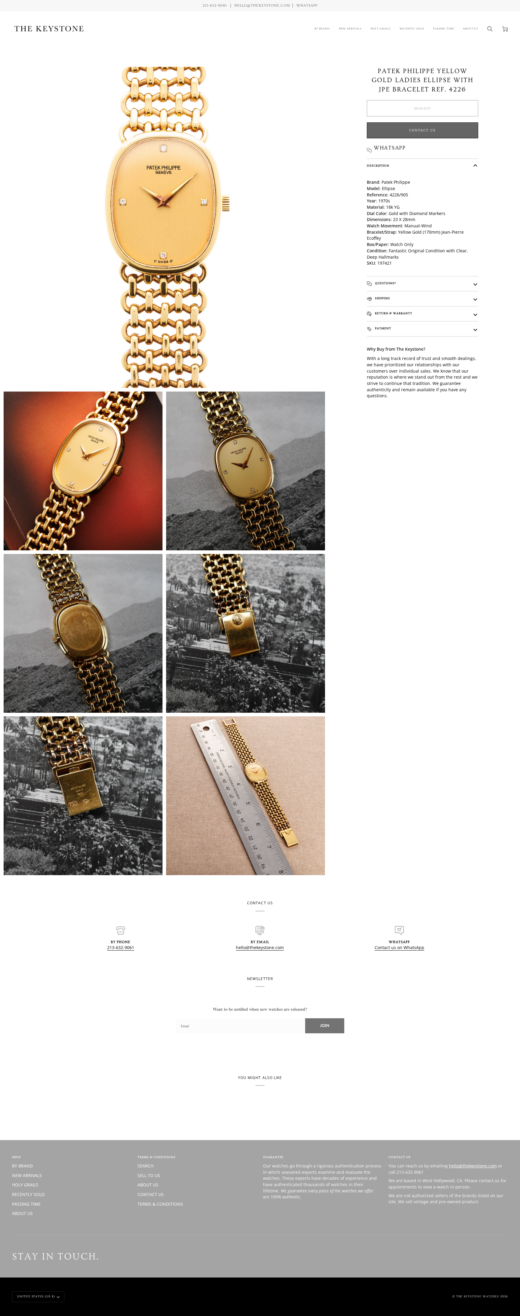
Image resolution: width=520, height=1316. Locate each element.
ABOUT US (22, 1213)
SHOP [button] (16, 1157)
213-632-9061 (120, 947)
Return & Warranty (393, 313)
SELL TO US (149, 1175)
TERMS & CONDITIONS (160, 1204)
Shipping (382, 298)
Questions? (385, 283)
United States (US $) (36, 1296)
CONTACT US (151, 1194)
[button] (322, 28)
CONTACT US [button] (399, 1157)
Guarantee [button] (273, 1157)
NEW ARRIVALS (27, 1175)
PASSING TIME (26, 1204)
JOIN (324, 1026)
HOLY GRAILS (25, 1185)
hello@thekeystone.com (260, 947)
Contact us (422, 130)
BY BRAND (22, 1166)
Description (378, 166)
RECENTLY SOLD (28, 1194)
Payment (382, 328)
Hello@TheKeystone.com (262, 6)
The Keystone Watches (477, 1296)
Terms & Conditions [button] (156, 1157)
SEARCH (145, 1166)
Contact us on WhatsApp (399, 947)
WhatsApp (306, 6)
